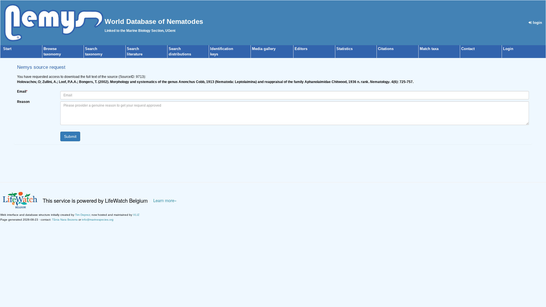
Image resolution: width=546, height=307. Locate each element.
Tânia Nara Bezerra (65, 219)
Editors (301, 49)
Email (22, 92)
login (537, 22)
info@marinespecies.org (97, 219)
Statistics (344, 49)
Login (508, 49)
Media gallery (264, 49)
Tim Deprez (82, 214)
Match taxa (429, 49)
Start (7, 49)
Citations (386, 49)
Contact (468, 49)
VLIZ (136, 214)
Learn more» (165, 200)
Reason (23, 102)
